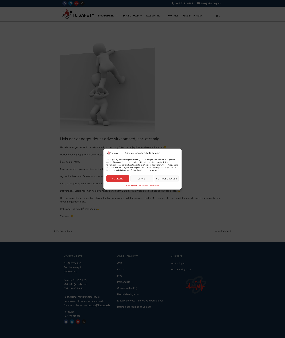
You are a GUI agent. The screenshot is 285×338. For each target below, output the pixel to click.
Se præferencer (166, 178)
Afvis (141, 178)
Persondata (143, 185)
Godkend (118, 178)
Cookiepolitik (131, 185)
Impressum (154, 185)
